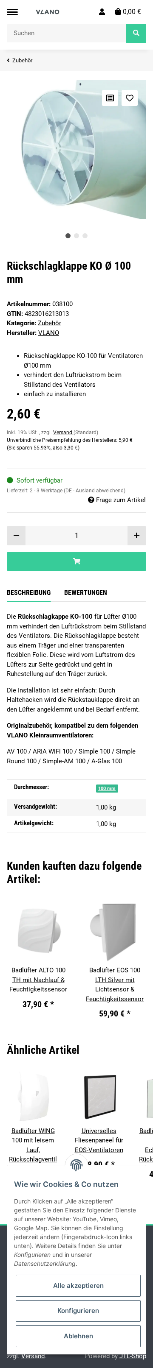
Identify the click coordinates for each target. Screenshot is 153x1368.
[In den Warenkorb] (76, 561)
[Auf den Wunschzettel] (130, 98)
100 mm (107, 788)
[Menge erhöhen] (136, 535)
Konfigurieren (78, 1311)
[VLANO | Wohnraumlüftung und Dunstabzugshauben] (47, 12)
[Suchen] (136, 33)
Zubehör (49, 323)
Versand (63, 433)
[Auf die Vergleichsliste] (110, 98)
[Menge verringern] (16, 535)
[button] (102, 12)
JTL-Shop (132, 1356)
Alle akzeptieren (78, 1285)
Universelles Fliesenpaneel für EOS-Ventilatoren (99, 1140)
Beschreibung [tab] (29, 593)
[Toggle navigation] (12, 12)
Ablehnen (78, 1336)
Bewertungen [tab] (85, 593)
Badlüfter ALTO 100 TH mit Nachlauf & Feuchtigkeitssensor (38, 979)
